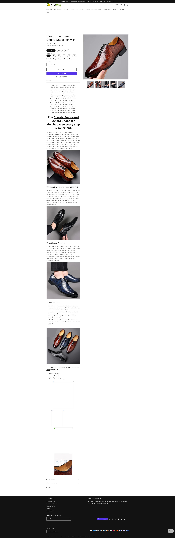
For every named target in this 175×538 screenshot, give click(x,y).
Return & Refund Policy (52, 503)
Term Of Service (50, 511)
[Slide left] (84, 84)
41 (64, 55)
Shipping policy (91, 535)
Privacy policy (72, 535)
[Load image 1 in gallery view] (90, 84)
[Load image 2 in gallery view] (98, 84)
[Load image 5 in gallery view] (121, 84)
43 (74, 55)
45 (53, 58)
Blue (66, 50)
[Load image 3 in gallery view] (106, 84)
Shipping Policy (50, 506)
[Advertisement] (87, 23)
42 (69, 55)
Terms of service (81, 535)
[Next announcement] (128, 1)
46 (58, 58)
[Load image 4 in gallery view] (113, 84)
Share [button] (49, 487)
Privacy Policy (50, 501)
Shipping (48, 45)
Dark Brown (51, 50)
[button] (50, 9)
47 (64, 58)
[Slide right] (127, 84)
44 (48, 58)
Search (48, 508)
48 (69, 58)
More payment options (61, 76)
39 (53, 55)
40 (58, 55)
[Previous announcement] (46, 1)
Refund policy (63, 535)
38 (48, 55)
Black (59, 50)
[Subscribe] (69, 519)
